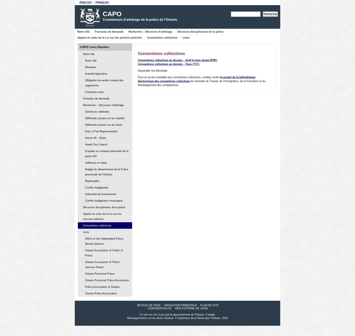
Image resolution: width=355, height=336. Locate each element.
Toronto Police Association (101, 293)
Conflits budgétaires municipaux (104, 200)
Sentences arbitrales (97, 111)
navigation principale (180, 305)
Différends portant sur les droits (103, 124)
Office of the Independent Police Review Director (104, 241)
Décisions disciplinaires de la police (200, 31)
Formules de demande (109, 31)
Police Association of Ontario (102, 286)
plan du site (209, 305)
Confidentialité (160, 308)
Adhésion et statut (96, 162)
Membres (90, 67)
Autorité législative (96, 73)
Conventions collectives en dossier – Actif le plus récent (177, 60)
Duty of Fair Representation (101, 131)
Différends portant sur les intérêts (105, 118)
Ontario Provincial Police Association (107, 280)
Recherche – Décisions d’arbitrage (150, 31)
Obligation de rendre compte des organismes (104, 83)
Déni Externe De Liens (191, 308)
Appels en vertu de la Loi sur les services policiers (109, 37)
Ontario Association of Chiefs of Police (104, 253)
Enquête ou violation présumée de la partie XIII (106, 154)
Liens (186, 37)
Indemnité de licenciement (100, 194)
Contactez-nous (94, 92)
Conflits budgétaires (97, 187)
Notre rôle (83, 31)
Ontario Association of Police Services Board (102, 265)
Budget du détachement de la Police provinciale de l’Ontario (106, 172)
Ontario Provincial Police (99, 273)
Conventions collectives (162, 37)
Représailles (92, 181)
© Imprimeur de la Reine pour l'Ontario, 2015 (201, 318)
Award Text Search (96, 144)
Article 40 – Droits (95, 137)
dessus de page (149, 305)
